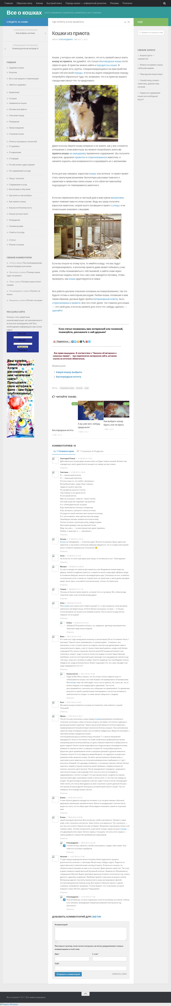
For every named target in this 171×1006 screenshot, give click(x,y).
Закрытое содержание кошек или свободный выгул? (149, 96)
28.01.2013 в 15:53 (74, 637)
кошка (92, 173)
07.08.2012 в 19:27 (74, 556)
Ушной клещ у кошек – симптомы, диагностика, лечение (149, 83)
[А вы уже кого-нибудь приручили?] (91, 410)
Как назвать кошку (17, 201)
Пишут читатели (16, 178)
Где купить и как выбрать (68, 22)
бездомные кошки (67, 388)
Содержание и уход (18, 184)
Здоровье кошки (16, 68)
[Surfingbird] (89, 341)
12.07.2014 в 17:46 (88, 897)
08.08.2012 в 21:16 (76, 589)
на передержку (77, 153)
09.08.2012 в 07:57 (82, 623)
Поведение (14, 121)
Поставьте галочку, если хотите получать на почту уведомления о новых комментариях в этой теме (89, 947)
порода (123, 829)
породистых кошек (106, 65)
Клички (39, 3)
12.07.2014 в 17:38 (77, 857)
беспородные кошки (110, 61)
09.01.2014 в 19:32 (74, 702)
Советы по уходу (17, 232)
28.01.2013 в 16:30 (88, 674)
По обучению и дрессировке (22, 165)
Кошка (63, 542)
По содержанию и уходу (20, 171)
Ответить (64, 468)
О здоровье (14, 146)
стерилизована (60, 302)
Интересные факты (18, 109)
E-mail (95, 954)
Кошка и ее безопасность (20, 208)
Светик (96, 916)
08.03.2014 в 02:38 (75, 817)
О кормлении (15, 152)
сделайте (57, 310)
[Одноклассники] (78, 341)
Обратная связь (24, 3)
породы (78, 72)
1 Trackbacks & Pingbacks (92, 451)
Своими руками (16, 226)
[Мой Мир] (81, 341)
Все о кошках (24, 12)
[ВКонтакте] (72, 341)
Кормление (14, 92)
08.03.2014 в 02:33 (75, 798)
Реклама (114, 3)
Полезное (127, 3)
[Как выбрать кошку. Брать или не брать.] (116, 409)
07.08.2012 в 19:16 (76, 539)
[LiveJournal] (83, 341)
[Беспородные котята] (65, 413)
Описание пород (16, 115)
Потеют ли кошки (34, 300)
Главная (9, 3)
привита (75, 302)
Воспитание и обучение (19, 189)
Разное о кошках (16, 244)
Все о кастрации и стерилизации (24, 78)
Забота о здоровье (17, 85)
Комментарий (61, 925)
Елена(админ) (66, 39)
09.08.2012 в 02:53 (74, 603)
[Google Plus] (86, 341)
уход (86, 388)
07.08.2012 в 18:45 (78, 472)
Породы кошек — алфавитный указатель (86, 3)
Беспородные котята (68, 376)
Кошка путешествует (18, 214)
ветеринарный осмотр (106, 299)
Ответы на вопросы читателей (23, 141)
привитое (80, 157)
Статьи (12, 240)
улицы (116, 205)
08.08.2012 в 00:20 (76, 567)
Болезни (13, 72)
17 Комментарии (65, 451)
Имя (57, 954)
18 (128, 22)
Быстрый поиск (54, 3)
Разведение (14, 220)
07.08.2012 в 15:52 (85, 458)
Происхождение (16, 128)
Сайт (57, 963)
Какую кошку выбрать (69, 372)
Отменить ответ (119, 974)
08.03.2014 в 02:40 (88, 843)
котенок (79, 388)
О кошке (13, 98)
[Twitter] (75, 341)
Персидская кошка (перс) (151, 74)
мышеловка (117, 197)
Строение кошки (16, 134)
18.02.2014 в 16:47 (75, 716)
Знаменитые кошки (17, 103)
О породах (14, 158)
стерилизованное (97, 157)
